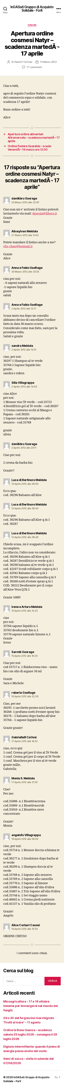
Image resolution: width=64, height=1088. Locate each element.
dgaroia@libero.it (44, 213)
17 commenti (34, 67)
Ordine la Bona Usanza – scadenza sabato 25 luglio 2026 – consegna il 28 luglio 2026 (30, 1034)
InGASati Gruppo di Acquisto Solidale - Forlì (32, 8)
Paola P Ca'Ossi (23, 61)
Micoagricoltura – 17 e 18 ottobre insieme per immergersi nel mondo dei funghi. (30, 1006)
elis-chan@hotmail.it (17, 246)
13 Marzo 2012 (48, 61)
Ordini (32, 25)
